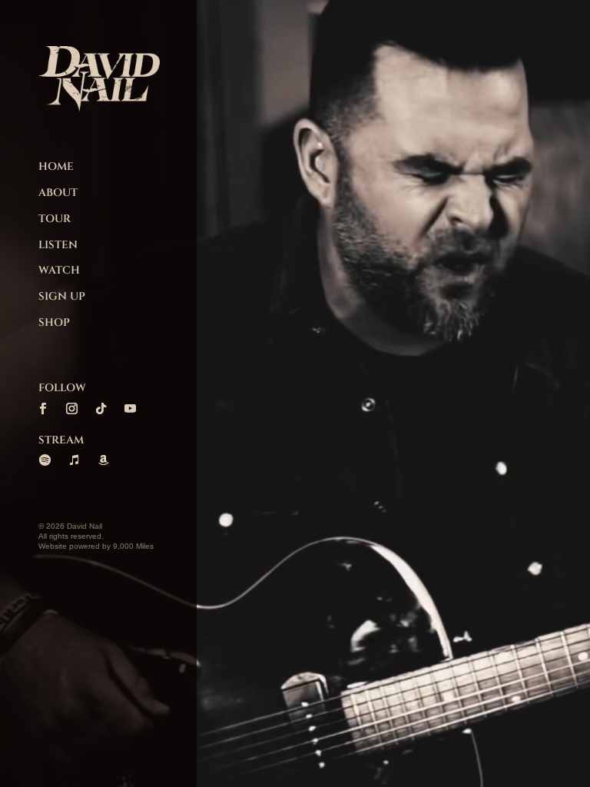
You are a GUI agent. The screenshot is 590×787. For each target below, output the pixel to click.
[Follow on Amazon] (102, 460)
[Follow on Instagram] (71, 408)
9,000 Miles (133, 546)
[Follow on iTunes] (73, 460)
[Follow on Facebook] (42, 408)
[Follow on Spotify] (44, 460)
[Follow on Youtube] (129, 408)
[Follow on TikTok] (100, 408)
